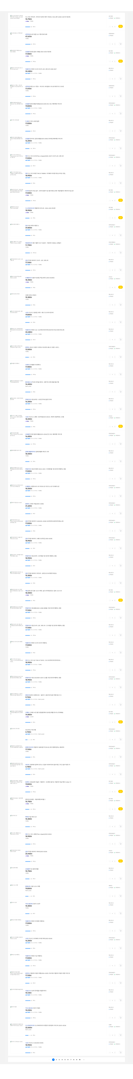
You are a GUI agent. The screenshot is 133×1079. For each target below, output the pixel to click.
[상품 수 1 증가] (115, 26)
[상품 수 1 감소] (110, 26)
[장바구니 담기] (120, 26)
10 (79, 1059)
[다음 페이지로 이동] (84, 1059)
